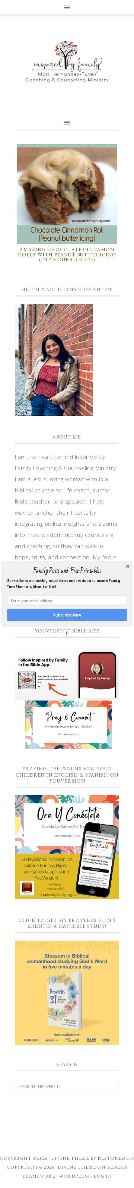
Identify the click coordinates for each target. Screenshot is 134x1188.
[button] (67, 571)
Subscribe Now (67, 615)
